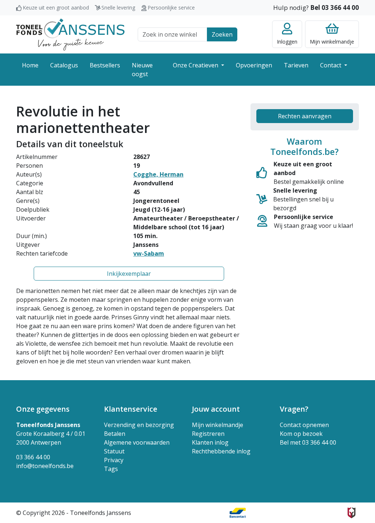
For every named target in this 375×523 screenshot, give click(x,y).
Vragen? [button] (294, 409)
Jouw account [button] (216, 409)
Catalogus (64, 65)
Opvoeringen (254, 65)
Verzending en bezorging (139, 425)
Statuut (114, 451)
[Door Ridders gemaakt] (351, 512)
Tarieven (296, 65)
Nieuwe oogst (142, 69)
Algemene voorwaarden (137, 442)
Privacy (113, 460)
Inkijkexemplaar (129, 274)
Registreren (208, 434)
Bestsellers (105, 65)
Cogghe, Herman (158, 174)
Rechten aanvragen (304, 116)
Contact (331, 65)
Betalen (114, 434)
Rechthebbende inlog (221, 451)
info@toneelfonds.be (45, 466)
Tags (111, 469)
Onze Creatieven (196, 65)
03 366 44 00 (33, 457)
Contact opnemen (304, 425)
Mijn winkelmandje (217, 425)
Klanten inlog (210, 442)
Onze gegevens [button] (43, 409)
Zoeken (222, 34)
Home (30, 65)
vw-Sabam (148, 253)
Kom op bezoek (301, 434)
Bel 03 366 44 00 (334, 7)
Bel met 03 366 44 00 (308, 442)
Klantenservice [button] (130, 409)
